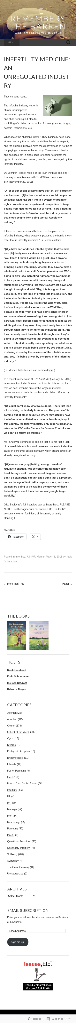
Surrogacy (13, 860)
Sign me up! (18, 942)
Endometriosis (15, 757)
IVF (33, 556)
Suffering (12, 854)
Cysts (10, 738)
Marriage (12, 809)
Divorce (11, 744)
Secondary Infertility (18, 847)
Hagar (67, 583)
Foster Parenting (16, 770)
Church (11, 725)
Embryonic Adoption (18, 751)
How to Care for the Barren (22, 783)
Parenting (12, 828)
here (51, 370)
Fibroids (11, 764)
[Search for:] (68, 42)
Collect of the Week (18, 732)
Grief (10, 777)
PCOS (10, 835)
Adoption (12, 719)
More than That (14, 583)
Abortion (12, 712)
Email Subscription (28, 910)
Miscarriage (13, 822)
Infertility (20, 556)
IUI (28, 556)
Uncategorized (15, 873)
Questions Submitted (19, 841)
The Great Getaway (18, 867)
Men (39, 556)
